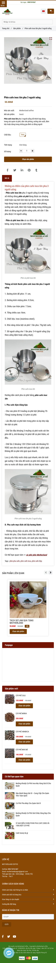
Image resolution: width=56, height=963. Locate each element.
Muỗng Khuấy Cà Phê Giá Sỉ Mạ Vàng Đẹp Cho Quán (33, 814)
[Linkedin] (22, 170)
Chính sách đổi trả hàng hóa (11, 895)
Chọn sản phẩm (28, 159)
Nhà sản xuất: (9, 110)
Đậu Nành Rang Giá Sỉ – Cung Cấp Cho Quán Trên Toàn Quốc (32, 794)
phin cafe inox (26, 561)
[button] (43, 11)
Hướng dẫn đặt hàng (9, 904)
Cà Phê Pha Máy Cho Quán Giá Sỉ (28, 803)
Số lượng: (8, 151)
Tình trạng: (8, 145)
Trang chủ (6, 28)
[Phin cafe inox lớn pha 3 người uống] (7, 170)
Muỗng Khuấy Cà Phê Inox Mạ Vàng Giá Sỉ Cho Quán (33, 784)
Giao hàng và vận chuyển (10, 899)
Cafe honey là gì (22, 833)
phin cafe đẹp (37, 561)
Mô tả (7, 178)
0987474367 (31, 2)
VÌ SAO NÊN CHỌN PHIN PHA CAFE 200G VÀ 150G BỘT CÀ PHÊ (32, 824)
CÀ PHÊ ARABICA (22, 732)
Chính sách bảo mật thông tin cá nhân (15, 890)
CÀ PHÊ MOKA (21, 713)
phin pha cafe (15, 561)
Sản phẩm (18, 28)
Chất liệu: (7, 135)
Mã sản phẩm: (9, 114)
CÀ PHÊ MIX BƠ (22, 749)
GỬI (6, 924)
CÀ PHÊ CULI (21, 695)
